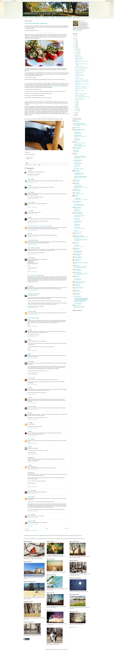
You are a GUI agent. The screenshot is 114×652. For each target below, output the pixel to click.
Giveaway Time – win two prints (80, 86)
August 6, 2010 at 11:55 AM (32, 443)
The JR (29, 422)
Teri (28, 185)
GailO (29, 329)
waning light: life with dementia (80, 281)
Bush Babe (76, 150)
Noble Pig (76, 120)
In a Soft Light (76, 276)
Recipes (70, 17)
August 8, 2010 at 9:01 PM (32, 493)
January (76, 110)
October (76, 52)
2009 (75, 112)
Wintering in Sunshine (77, 208)
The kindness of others (79, 59)
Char (28, 170)
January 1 (75, 154)
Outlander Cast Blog (78, 163)
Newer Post (27, 528)
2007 (75, 115)
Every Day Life (77, 218)
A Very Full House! (77, 216)
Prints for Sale (76, 17)
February (76, 109)
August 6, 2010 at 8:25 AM (32, 384)
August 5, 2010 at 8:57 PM (32, 282)
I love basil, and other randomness (36, 23)
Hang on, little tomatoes (79, 66)
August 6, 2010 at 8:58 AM (32, 409)
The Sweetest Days (77, 305)
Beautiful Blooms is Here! (78, 133)
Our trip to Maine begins (79, 98)
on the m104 (76, 170)
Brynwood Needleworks (32, 317)
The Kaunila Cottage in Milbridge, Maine (82, 96)
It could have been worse (79, 73)
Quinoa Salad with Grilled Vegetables (80, 145)
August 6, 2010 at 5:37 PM (32, 486)
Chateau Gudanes (77, 296)
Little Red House (77, 269)
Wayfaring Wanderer (31, 240)
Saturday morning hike (79, 58)
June (76, 103)
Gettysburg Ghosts (77, 233)
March (76, 107)
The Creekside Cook (78, 160)
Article (75, 288)
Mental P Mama (30, 406)
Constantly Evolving (78, 303)
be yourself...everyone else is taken (81, 262)
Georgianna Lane (77, 132)
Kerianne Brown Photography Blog (80, 239)
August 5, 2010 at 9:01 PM (32, 307)
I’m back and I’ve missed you (80, 99)
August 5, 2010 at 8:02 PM (32, 230)
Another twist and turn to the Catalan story (81, 199)
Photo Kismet (76, 245)
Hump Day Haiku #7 (77, 285)
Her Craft (75, 196)
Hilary (29, 233)
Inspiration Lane (77, 165)
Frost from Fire (76, 202)
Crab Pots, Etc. (76, 181)
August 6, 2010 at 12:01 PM (32, 454)
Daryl (29, 412)
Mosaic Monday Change (78, 270)
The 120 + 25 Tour (77, 272)
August (76, 55)
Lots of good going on (79, 72)
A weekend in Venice (77, 225)
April (76, 106)
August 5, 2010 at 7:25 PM (32, 198)
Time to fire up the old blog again (79, 205)
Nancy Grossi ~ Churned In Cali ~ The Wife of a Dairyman (38, 226)
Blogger (66, 649)
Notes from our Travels (78, 204)
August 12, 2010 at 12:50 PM (33, 524)
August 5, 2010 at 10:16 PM (32, 314)
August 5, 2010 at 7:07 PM (32, 175)
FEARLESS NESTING (78, 251)
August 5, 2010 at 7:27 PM (32, 207)
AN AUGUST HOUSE (77, 231)
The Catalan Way (77, 198)
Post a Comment (29, 526)
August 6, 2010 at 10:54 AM (32, 427)
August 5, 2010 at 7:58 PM (32, 222)
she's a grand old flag (77, 171)
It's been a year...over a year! (79, 246)
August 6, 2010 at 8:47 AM (32, 394)
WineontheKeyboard (78, 221)
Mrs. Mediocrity (77, 139)
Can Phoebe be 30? (77, 130)
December (77, 49)
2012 (75, 44)
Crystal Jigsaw (77, 227)
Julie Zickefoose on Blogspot (79, 129)
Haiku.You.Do (76, 265)
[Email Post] (39, 164)
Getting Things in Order (78, 291)
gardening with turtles (78, 212)
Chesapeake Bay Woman (32, 293)
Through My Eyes (77, 259)
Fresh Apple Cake (77, 161)
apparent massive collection (55, 86)
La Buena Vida (77, 224)
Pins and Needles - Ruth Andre (79, 193)
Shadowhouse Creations (78, 168)
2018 (75, 35)
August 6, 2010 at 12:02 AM (32, 358)
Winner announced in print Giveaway (81, 80)
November (77, 50)
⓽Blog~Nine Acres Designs (79, 307)
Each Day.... (76, 242)
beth (28, 446)
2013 (75, 43)
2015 (75, 40)
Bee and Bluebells (77, 148)
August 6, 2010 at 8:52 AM (32, 402)
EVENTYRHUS (77, 290)
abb (28, 339)
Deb (28, 431)
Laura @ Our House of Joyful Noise (34, 275)
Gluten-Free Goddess (78, 144)
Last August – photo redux (79, 75)
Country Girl (30, 202)
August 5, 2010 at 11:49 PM (32, 326)
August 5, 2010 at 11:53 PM (32, 336)
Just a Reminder (76, 243)
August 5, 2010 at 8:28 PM (32, 244)
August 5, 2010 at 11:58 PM (32, 350)
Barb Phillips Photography (79, 235)
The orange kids (76, 184)
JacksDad (29, 192)
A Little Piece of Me (77, 147)
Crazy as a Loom (77, 127)
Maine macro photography (79, 95)
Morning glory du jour (78, 56)
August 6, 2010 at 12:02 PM (32, 461)
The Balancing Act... (77, 219)
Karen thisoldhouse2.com (32, 247)
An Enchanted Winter (77, 252)
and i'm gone (76, 260)
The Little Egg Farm (77, 279)
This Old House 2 (77, 189)
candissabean (76, 248)
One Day (75, 230)
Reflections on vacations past (80, 70)
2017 (75, 37)
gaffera (59, 649)
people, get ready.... (77, 294)
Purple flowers (76, 249)
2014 (75, 41)
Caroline (29, 286)
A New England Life (77, 254)
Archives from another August (80, 69)
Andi (28, 397)
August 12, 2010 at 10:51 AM (33, 517)
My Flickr (53, 17)
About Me (31, 17)
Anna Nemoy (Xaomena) (78, 287)
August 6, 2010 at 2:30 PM (32, 469)
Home (26, 17)
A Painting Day (77, 192)
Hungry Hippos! (76, 151)
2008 (75, 114)
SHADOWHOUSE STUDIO (79, 173)
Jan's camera (30, 514)
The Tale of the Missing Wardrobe (79, 228)
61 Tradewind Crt (77, 240)
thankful (75, 277)
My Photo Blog (46, 17)
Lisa (28, 465)
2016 (75, 38)
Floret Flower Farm (77, 135)
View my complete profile (77, 30)
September (77, 53)
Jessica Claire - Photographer (79, 156)
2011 (75, 46)
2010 (75, 47)
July (76, 101)
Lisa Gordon (76, 195)
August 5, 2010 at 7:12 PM (32, 182)
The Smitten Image (77, 201)
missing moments (77, 207)
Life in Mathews (77, 180)
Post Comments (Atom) (34, 530)
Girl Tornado (30, 496)
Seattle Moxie (76, 183)
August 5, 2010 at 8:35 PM (32, 254)
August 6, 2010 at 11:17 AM (32, 435)
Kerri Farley (30, 439)
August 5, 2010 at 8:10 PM (32, 236)
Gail (28, 217)
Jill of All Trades (31, 490)
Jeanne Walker (30, 311)
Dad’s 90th (76, 222)
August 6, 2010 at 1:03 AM (32, 374)
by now (75, 263)
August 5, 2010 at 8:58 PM (32, 290)
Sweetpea (29, 361)
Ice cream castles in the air (79, 90)
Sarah (29, 387)
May (76, 104)
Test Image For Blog (77, 174)
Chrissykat (30, 179)
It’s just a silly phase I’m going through (81, 67)
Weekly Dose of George (61, 17)
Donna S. (29, 210)
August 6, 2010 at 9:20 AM (32, 419)
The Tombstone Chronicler (79, 215)
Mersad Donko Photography (79, 123)
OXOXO (75, 153)
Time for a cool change (79, 78)
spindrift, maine (77, 293)
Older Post (67, 528)
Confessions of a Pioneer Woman (80, 176)
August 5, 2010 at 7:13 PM (32, 188)
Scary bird (76, 92)
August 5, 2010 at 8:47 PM (32, 271)
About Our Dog (38, 17)
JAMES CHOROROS (78, 186)
